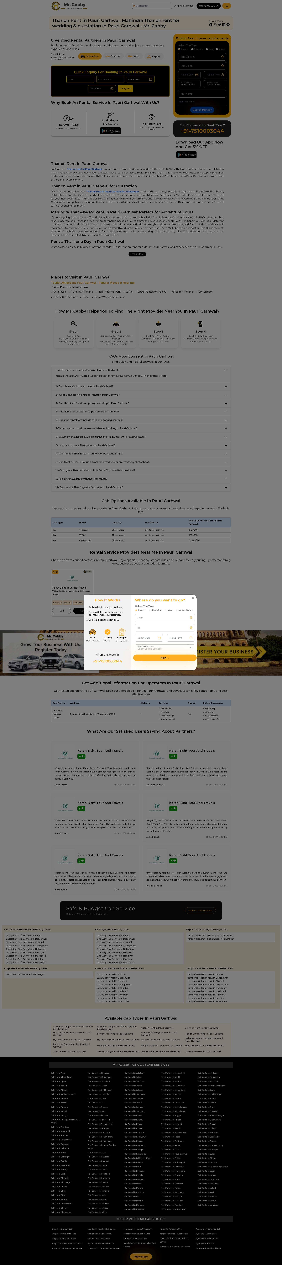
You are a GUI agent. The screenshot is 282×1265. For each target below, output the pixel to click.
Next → (165, 657)
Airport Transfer (186, 610)
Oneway (142, 610)
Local (170, 610)
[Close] (193, 598)
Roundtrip (156, 610)
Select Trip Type (144, 606)
